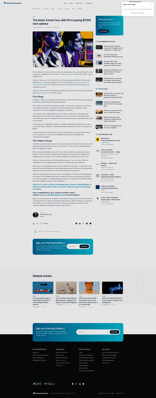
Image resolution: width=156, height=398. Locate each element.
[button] (78, 199)
